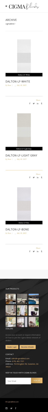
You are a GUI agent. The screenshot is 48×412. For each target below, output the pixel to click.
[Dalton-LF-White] (24, 58)
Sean (9, 85)
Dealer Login (12, 347)
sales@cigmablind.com (20, 358)
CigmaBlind (10, 24)
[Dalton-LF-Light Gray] (24, 132)
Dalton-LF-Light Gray (21, 155)
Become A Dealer (27, 347)
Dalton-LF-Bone (17, 229)
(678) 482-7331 (18, 361)
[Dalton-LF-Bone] (24, 205)
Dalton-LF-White (18, 81)
